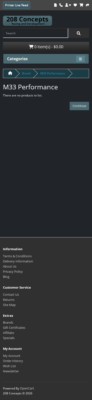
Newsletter (11, 371)
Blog (6, 276)
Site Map (9, 305)
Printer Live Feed (16, 5)
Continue (79, 106)
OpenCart (27, 388)
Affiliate (8, 332)
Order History (13, 361)
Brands (8, 322)
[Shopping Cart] (81, 5)
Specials (8, 338)
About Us (9, 266)
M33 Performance (52, 73)
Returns (8, 299)
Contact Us (11, 294)
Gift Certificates (14, 327)
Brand (26, 73)
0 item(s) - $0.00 (48, 46)
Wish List (9, 366)
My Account (11, 355)
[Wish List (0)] (75, 5)
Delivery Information (18, 261)
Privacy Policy (13, 271)
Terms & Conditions (17, 256)
